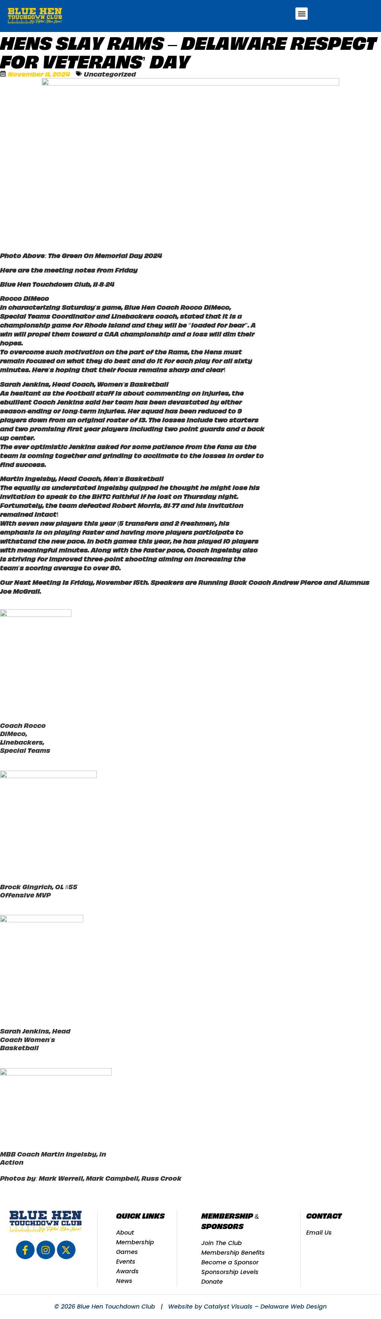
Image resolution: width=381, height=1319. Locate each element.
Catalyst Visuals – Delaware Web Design (265, 1306)
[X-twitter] (66, 1250)
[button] (301, 13)
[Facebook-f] (25, 1250)
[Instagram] (45, 1250)
